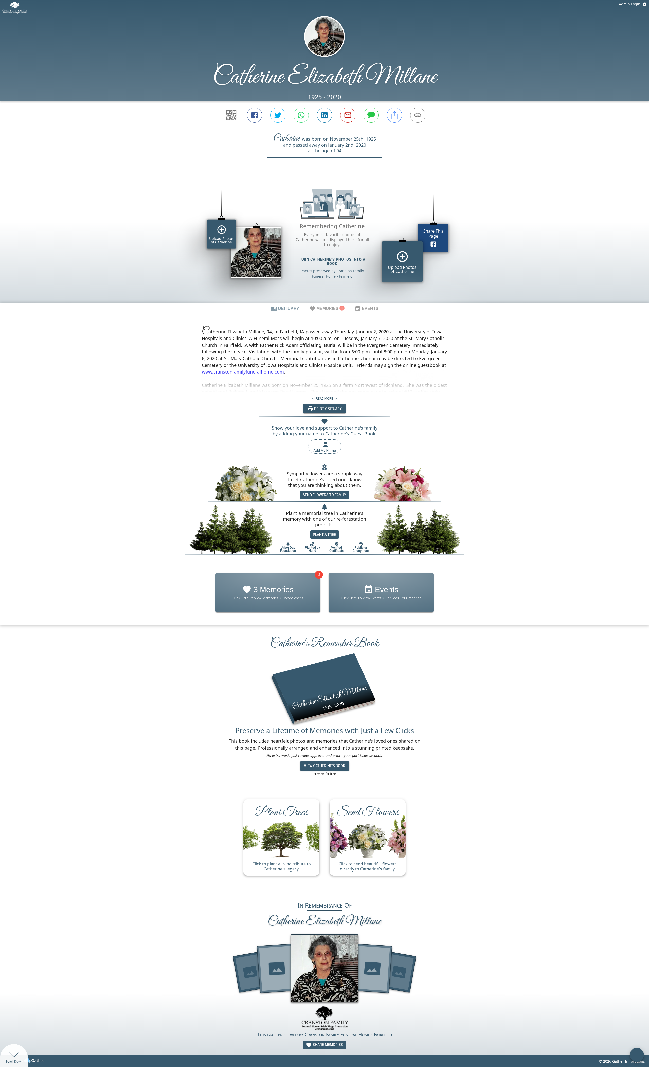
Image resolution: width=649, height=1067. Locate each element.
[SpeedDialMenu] (637, 1055)
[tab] (285, 308)
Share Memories (327, 1045)
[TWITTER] (277, 115)
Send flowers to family (324, 495)
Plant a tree (324, 534)
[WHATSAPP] (301, 115)
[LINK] (417, 115)
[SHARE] (394, 115)
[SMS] (371, 115)
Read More (324, 398)
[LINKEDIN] (324, 115)
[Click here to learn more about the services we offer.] (324, 1018)
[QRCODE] (231, 115)
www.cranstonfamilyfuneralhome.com (243, 372)
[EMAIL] (347, 115)
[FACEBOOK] (254, 115)
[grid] (324, 239)
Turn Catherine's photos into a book (332, 261)
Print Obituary (327, 409)
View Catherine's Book (324, 766)
